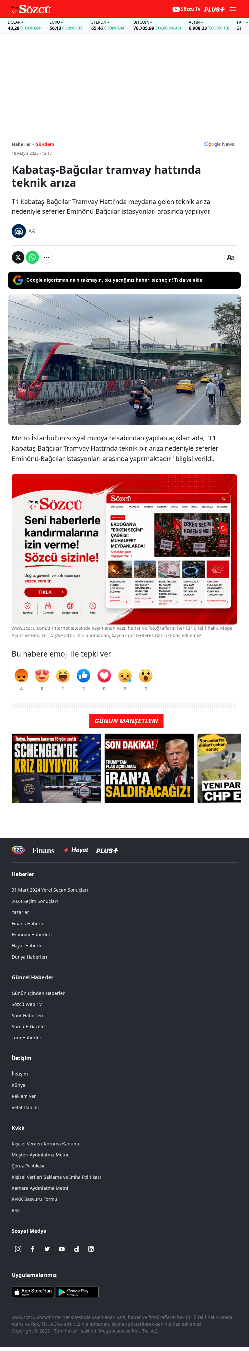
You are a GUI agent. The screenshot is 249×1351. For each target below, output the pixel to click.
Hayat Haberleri (29, 945)
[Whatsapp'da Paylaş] (32, 257)
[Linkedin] (91, 1249)
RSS (16, 1210)
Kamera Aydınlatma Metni (40, 1188)
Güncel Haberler (32, 977)
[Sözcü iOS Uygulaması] (33, 1291)
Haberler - (23, 144)
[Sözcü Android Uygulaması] (77, 1291)
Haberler (23, 874)
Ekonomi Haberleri (32, 934)
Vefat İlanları (26, 1107)
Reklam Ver (24, 1096)
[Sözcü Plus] (107, 850)
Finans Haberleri (30, 923)
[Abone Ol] (219, 144)
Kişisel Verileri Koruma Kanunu (45, 1144)
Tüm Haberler (26, 1037)
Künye (18, 1085)
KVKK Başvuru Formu (34, 1199)
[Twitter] (47, 1249)
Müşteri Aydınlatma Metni (40, 1155)
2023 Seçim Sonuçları (35, 901)
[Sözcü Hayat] (75, 850)
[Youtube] (61, 1249)
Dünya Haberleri (29, 957)
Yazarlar (20, 912)
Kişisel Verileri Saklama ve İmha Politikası (56, 1177)
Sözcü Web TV (27, 1004)
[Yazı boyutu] (230, 257)
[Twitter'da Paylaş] (18, 257)
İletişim (20, 1074)
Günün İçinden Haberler (38, 993)
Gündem (44, 144)
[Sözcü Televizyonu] (18, 850)
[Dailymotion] (76, 1249)
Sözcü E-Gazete (28, 1026)
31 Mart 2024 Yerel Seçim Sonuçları (50, 890)
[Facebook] (32, 1249)
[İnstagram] (18, 1249)
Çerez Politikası (28, 1166)
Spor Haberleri (27, 1015)
